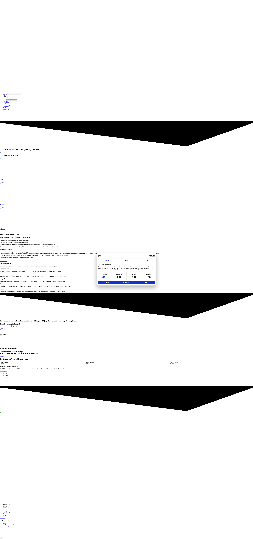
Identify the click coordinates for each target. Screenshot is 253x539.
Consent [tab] (107, 260)
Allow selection (126, 282)
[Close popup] (1, 538)
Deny (107, 282)
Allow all (145, 282)
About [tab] (146, 260)
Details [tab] (126, 260)
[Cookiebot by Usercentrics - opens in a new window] (149, 256)
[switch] (119, 277)
